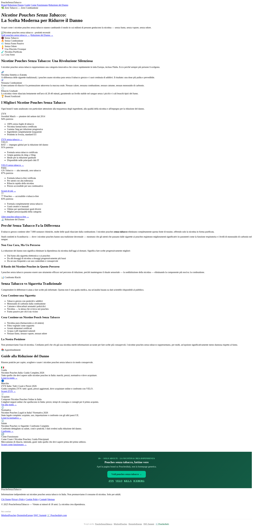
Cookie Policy (32, 499)
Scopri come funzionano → (14, 444)
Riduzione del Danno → (41, 35)
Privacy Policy (18, 499)
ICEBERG (138, 481)
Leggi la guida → (9, 378)
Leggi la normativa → (11, 418)
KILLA (128, 481)
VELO (119, 481)
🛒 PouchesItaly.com (57, 515)
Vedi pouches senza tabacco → (15, 35)
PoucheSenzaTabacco (103, 524)
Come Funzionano (39, 5)
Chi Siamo (6, 499)
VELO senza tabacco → (12, 165)
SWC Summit (40, 515)
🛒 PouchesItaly (162, 524)
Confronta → (7, 431)
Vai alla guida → (9, 404)
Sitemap (51, 499)
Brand (4, 5)
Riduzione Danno (15, 5)
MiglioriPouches (8, 515)
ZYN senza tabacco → (11, 139)
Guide (27, 5)
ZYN (111, 481)
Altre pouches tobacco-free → (15, 216)
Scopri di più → (8, 191)
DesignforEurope (25, 515)
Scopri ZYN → (8, 391)
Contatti (43, 499)
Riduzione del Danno (58, 5)
